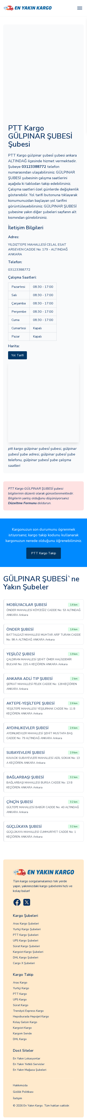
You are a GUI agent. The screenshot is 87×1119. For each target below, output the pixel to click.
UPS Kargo (20, 999)
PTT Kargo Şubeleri (25, 935)
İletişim (17, 1098)
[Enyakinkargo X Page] (27, 902)
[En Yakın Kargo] (27, 8)
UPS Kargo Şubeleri (25, 940)
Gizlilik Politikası (23, 1092)
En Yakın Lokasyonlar (26, 1058)
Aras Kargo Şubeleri (26, 923)
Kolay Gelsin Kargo (25, 1022)
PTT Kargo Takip (43, 553)
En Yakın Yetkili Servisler (29, 1064)
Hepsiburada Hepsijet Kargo (31, 1016)
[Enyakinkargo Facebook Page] (17, 902)
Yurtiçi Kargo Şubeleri (27, 929)
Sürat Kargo (20, 1005)
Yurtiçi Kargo (21, 988)
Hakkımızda (20, 1085)
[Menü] (80, 8)
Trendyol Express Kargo (28, 1011)
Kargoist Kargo (22, 1028)
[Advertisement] (43, 74)
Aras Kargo (20, 982)
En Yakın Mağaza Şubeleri (29, 1070)
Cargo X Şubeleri (24, 963)
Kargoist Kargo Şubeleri (28, 952)
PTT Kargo (20, 994)
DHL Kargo (20, 1039)
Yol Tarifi (17, 355)
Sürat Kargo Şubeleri (26, 946)
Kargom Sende (22, 1033)
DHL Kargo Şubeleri (25, 957)
